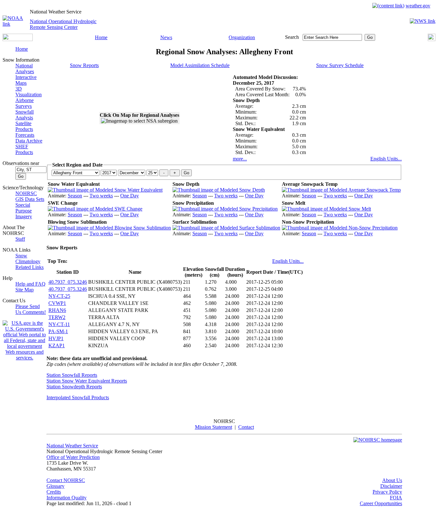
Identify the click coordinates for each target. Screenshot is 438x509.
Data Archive (28, 140)
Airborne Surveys (24, 103)
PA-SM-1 (58, 331)
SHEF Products (24, 149)
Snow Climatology (27, 258)
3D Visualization (28, 91)
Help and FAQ (30, 284)
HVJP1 (55, 338)
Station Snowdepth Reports (74, 386)
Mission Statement (213, 427)
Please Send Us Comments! (30, 309)
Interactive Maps (26, 80)
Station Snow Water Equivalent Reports (86, 381)
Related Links (29, 267)
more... (240, 158)
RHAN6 (57, 310)
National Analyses (24, 68)
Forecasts (24, 135)
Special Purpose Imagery (23, 210)
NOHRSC (26, 193)
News (166, 37)
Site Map (24, 289)
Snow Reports (84, 65)
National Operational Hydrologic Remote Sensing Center (63, 24)
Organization (242, 37)
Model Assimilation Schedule (200, 65)
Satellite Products (24, 126)
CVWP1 (57, 303)
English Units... (386, 158)
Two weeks (101, 195)
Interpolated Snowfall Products (77, 397)
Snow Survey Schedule (340, 65)
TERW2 (56, 317)
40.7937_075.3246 (67, 282)
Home (101, 37)
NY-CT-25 (59, 296)
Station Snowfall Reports (71, 375)
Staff (20, 239)
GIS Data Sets (29, 199)
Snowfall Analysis (24, 114)
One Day (129, 195)
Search (292, 37)
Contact (246, 427)
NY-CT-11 (59, 324)
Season (75, 195)
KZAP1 (56, 345)
